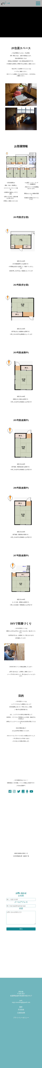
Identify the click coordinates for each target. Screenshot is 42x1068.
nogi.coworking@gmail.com (21, 1002)
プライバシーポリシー (21, 1017)
